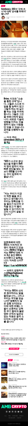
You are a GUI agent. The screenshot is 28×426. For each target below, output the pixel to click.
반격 (5, 58)
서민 (8, 18)
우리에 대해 (15, 415)
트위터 (7, 147)
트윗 (16, 222)
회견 (5, 181)
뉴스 (6, 415)
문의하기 (21, 415)
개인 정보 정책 (11, 417)
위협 (15, 43)
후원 (9, 415)
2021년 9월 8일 (11, 275)
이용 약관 (19, 417)
